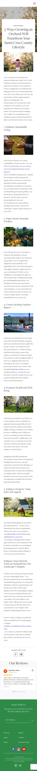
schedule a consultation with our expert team (17, 627)
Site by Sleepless (20, 761)
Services (6, 733)
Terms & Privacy (23, 742)
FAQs (5, 742)
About (6, 737)
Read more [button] (30, 686)
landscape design (17, 369)
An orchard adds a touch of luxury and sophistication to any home (17, 535)
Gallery (20, 733)
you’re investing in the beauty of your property (17, 170)
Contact (21, 737)
